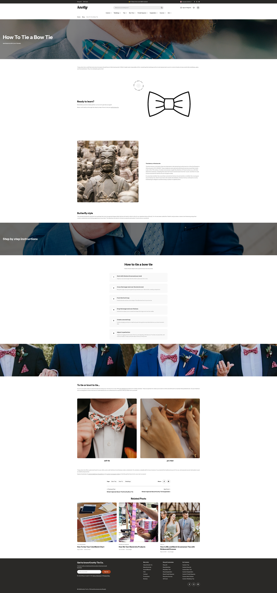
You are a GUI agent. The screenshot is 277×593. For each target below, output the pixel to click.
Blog (83, 17)
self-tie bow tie (115, 107)
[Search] (162, 8)
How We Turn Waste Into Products (132, 547)
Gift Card (85, 1)
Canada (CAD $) (186, 1)
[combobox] (138, 7)
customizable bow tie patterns (96, 474)
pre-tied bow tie (123, 388)
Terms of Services (96, 575)
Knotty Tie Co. (85, 589)
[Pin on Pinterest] (168, 481)
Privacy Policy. (106, 575)
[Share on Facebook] (164, 481)
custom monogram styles (113, 474)
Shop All (79, 1)
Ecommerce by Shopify (100, 589)
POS (90, 589)
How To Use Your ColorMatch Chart (90, 547)
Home (78, 17)
